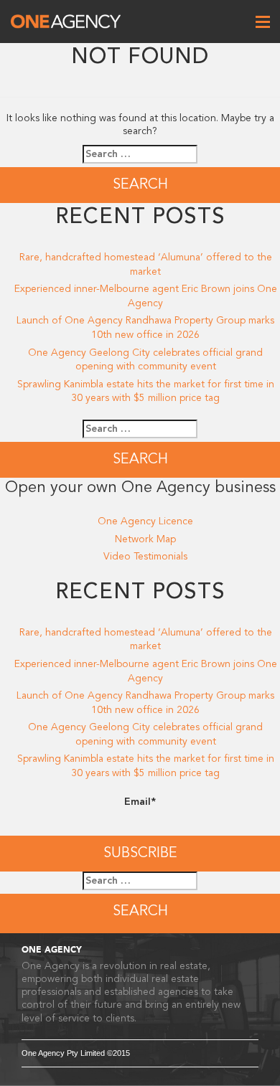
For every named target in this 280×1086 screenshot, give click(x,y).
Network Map (145, 539)
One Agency (66, 21)
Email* (140, 801)
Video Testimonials (145, 556)
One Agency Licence (145, 521)
